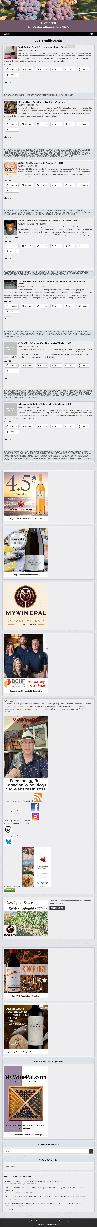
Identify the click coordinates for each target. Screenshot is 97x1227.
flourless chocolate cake (23, 455)
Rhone (67, 95)
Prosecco (24, 154)
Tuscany (67, 395)
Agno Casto (15, 452)
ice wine (55, 455)
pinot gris (7, 154)
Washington (35, 397)
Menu (8, 34)
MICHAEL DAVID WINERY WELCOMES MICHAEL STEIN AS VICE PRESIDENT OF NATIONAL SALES (45, 1197)
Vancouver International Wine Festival (17, 397)
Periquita (81, 394)
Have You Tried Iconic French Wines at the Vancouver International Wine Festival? (52, 282)
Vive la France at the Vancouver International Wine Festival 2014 (48, 221)
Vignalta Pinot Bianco (39, 458)
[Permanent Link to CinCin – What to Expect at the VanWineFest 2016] (10, 168)
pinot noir (40, 334)
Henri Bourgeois (32, 153)
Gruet (56, 212)
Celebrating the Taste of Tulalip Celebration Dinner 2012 (44, 404)
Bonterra (38, 211)
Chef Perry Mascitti (62, 453)
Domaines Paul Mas (77, 151)
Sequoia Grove (66, 154)
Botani (89, 391)
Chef (52, 453)
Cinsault (38, 95)
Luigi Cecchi (72, 153)
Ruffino (34, 214)
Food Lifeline (37, 455)
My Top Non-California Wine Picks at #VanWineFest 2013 (44, 343)
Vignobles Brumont (16, 336)
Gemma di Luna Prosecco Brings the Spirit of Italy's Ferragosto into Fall (34, 1181)
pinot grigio (85, 153)
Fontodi (82, 392)
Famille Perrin (47, 95)
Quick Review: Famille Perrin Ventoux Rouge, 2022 (46, 47)
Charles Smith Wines (34, 392)
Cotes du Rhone (60, 392)
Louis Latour (84, 273)
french (22, 273)
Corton (73, 271)
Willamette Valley (67, 156)
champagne (50, 271)
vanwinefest (66, 214)
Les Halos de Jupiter (39, 394)
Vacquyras (75, 395)
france (54, 95)
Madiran (19, 334)
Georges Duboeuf (74, 333)
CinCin (21, 212)
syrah (72, 95)
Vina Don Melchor (54, 156)
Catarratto (54, 211)
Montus (49, 394)
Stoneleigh (55, 395)
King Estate (59, 153)
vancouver (57, 214)
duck (84, 453)
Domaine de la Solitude (84, 271)
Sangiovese (44, 154)
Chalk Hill (86, 150)
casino (65, 452)
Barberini (20, 271)
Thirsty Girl (8, 458)
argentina (14, 391)
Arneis (32, 211)
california (70, 150)
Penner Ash (31, 456)
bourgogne (48, 331)
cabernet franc (34, 452)
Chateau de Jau (82, 331)
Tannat (6, 336)
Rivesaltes (61, 334)
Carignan (14, 95)
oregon (74, 394)
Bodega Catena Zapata (34, 391)
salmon (67, 456)
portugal (15, 395)
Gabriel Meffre (57, 333)
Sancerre (37, 154)
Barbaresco (15, 150)
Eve (67, 392)
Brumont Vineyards (10, 392)
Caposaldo (78, 150)
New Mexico (7, 214)
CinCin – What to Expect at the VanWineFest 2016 (40, 163)
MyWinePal (48, 23)
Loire (65, 153)
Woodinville (87, 458)
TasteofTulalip (76, 456)
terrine (85, 456)
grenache (61, 95)
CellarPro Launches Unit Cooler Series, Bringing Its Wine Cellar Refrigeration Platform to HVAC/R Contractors (44, 1189)
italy (40, 153)
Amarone (26, 211)
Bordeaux (35, 271)
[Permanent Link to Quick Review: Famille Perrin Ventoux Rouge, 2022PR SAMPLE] (10, 52)
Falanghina (34, 212)
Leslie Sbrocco (64, 455)
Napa (78, 153)
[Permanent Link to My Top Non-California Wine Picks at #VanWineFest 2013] (10, 348)
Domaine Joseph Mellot (27, 333)
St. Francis (82, 154)
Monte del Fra (85, 212)
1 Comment (43, 224)
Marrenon (7, 274)
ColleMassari (66, 151)
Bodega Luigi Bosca (49, 391)
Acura (13, 211)
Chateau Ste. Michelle (27, 453)
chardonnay (8, 151)
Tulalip (28, 458)
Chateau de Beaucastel (26, 95)
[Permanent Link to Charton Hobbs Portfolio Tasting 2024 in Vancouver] (10, 107)
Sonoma (74, 154)
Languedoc (54, 273)
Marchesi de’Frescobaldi (71, 212)
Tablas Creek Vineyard (11, 156)
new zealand (67, 394)
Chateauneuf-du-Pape (37, 151)
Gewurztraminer (86, 333)
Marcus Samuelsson (11, 456)
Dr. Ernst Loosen (76, 453)
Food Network (47, 455)
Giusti (51, 212)
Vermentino (24, 156)
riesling (49, 274)
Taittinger (89, 334)
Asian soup (24, 452)
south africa (41, 395)
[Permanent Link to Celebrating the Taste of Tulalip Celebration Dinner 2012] (10, 409)
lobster (85, 455)
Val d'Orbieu (64, 274)
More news (8, 1209)
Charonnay (72, 331)
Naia (60, 394)
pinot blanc (39, 456)
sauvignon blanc (55, 154)
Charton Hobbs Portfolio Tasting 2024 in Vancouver (42, 102)
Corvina (27, 212)
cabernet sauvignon (46, 150)
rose (67, 334)
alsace (13, 271)
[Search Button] (91, 34)
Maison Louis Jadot (29, 334)
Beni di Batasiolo (32, 150)
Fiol (15, 153)
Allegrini (19, 211)
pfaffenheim (22, 274)
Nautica (14, 274)
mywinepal (21, 50)
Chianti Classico (50, 151)
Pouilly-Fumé (16, 154)
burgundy (42, 271)
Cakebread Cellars (60, 150)
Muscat (55, 394)
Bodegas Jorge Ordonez (64, 391)
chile (59, 151)
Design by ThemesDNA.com (49, 1224)
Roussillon (73, 334)
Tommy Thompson (19, 458)
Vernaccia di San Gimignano (37, 156)
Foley (19, 153)
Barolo (23, 150)
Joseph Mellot (45, 273)
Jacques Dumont (48, 153)
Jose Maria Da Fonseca (15, 394)
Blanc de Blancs (30, 331)
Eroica (89, 453)
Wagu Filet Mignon (54, 458)
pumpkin (55, 456)
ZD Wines (7, 459)
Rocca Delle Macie (30, 395)
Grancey (28, 273)
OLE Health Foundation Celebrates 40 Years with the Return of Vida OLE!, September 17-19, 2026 (44, 1203)
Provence (37, 274)
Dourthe (38, 333)
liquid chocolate (76, 455)
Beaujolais (27, 271)
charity (85, 452)
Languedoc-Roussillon (67, 273)
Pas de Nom (22, 456)
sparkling (49, 214)
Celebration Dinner (75, 452)
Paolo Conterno (17, 214)
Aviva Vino (22, 391)
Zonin (73, 214)
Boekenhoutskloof (79, 391)
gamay (65, 333)
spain (49, 395)
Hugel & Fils (36, 273)
